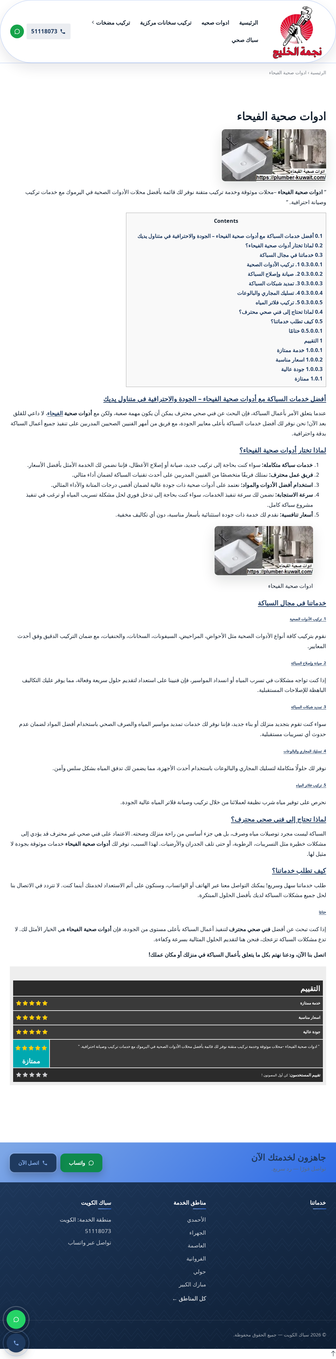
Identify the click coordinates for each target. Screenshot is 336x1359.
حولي (199, 1271)
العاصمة (197, 1245)
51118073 (98, 1231)
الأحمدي (196, 1219)
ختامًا (306, 330)
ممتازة (309, 378)
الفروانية (196, 1258)
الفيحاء (55, 413)
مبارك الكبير (192, 1284)
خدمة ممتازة (300, 349)
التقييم (313, 340)
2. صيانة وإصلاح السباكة (285, 273)
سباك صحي (245, 40)
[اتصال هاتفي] (16, 1342)
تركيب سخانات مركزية (166, 22)
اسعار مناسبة (299, 359)
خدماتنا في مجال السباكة (291, 254)
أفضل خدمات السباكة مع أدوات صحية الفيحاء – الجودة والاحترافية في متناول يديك (230, 235)
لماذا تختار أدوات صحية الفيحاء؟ (284, 245)
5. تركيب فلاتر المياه (289, 302)
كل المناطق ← (189, 1298)
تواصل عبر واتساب (89, 1242)
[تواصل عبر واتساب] (17, 31)
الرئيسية (248, 22)
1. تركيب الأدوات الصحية (285, 264)
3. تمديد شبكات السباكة (286, 283)
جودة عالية (302, 369)
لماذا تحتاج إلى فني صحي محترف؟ (281, 311)
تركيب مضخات (113, 22)
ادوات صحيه (215, 22)
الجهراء (197, 1232)
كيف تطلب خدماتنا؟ (297, 321)
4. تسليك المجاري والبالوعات (280, 292)
